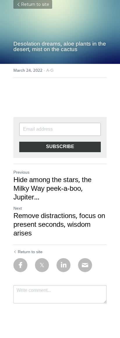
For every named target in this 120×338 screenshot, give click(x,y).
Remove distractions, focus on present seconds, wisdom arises (59, 225)
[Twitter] (42, 265)
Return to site (35, 4)
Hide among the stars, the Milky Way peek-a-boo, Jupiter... (52, 189)
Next (17, 208)
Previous (21, 172)
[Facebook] (20, 265)
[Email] (85, 265)
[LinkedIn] (63, 265)
